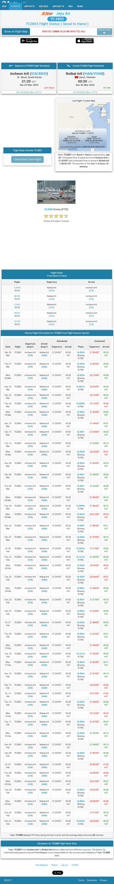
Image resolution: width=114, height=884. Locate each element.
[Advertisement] (57, 53)
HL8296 (80, 364)
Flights (54, 865)
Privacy (105, 880)
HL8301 (80, 386)
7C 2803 (57, 19)
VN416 (17, 313)
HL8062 (80, 412)
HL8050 (80, 611)
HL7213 (80, 557)
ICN (91, 290)
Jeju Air (63, 13)
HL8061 (80, 432)
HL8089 (80, 403)
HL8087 (80, 525)
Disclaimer (93, 880)
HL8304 (80, 548)
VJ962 (17, 304)
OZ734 (17, 321)
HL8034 (80, 662)
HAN (52, 290)
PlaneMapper (41, 865)
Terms (82, 880)
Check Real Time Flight (27, 159)
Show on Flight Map (15, 31)
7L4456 (17, 287)
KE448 (17, 296)
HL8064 (80, 463)
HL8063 (80, 588)
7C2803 (75, 865)
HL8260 (49, 209)
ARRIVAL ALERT (104, 30)
